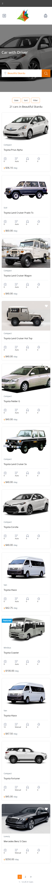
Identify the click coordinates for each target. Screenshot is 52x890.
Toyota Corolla (11, 527)
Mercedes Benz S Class (15, 841)
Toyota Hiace (10, 589)
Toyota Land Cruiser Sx (15, 464)
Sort (26, 100)
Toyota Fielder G (12, 401)
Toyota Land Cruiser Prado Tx (18, 212)
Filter (35, 100)
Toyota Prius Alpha (13, 149)
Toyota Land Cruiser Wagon (18, 275)
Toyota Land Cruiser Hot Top (18, 338)
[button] (45, 15)
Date (16, 100)
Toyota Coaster (11, 652)
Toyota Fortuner (12, 778)
